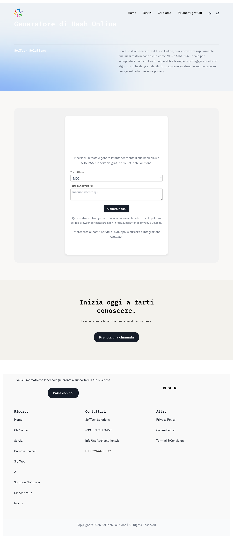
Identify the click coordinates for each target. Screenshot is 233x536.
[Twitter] (169, 388)
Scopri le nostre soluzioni (116, 242)
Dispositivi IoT (24, 493)
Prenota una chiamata (116, 337)
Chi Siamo (21, 430)
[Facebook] (164, 388)
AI (15, 472)
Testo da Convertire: (81, 185)
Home (132, 13)
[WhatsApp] (210, 13)
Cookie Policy (165, 430)
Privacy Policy (166, 420)
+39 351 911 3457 (98, 430)
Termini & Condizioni (170, 441)
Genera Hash (116, 209)
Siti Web (19, 461)
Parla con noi (63, 393)
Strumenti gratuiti (190, 13)
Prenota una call (25, 451)
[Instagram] (175, 388)
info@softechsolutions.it (102, 441)
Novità (18, 503)
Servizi (147, 13)
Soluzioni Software (27, 482)
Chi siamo (164, 13)
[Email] (217, 13)
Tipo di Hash (77, 172)
